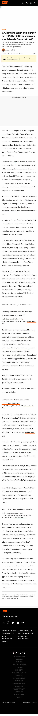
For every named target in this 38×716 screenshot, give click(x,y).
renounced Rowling (27, 330)
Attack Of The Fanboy (19, 664)
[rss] (3, 623)
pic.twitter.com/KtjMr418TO (12, 319)
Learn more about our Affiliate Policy (10, 598)
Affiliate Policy (23, 639)
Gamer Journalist (19, 678)
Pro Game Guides (19, 656)
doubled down (28, 200)
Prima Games (19, 667)
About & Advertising (9, 631)
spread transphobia (24, 179)
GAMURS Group (32, 702)
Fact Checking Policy (25, 633)
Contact (4, 641)
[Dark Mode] (27, 3)
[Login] (34, 3)
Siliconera (19, 670)
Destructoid (19, 675)
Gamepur (19, 662)
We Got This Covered (19, 673)
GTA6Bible (19, 697)
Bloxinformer (19, 694)
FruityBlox (19, 692)
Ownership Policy (8, 633)
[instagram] (8, 623)
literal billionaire (21, 161)
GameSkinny (19, 681)
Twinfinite (19, 659)
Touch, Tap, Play (19, 689)
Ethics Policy (22, 636)
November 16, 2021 (20, 517)
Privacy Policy (7, 639)
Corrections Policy (25, 631)
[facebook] (18, 623)
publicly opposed (14, 358)
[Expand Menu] (31, 3)
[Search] (23, 3)
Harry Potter (6, 73)
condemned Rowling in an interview (15, 347)
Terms (4, 636)
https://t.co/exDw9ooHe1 (11, 403)
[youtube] (23, 623)
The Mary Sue (19, 686)
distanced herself (23, 337)
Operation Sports (19, 683)
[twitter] (13, 623)
